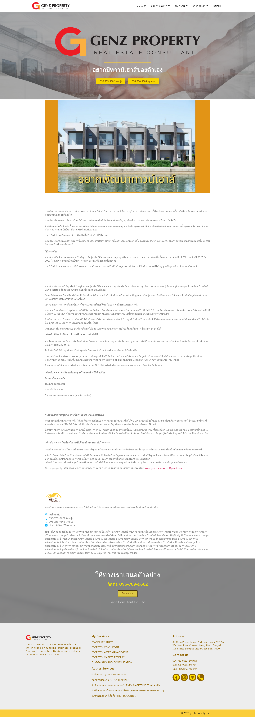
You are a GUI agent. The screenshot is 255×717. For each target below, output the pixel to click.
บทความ (180, 6)
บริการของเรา (159, 6)
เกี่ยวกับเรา (199, 6)
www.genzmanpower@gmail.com (164, 468)
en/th (217, 6)
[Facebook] (176, 677)
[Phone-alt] (200, 677)
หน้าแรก (142, 6)
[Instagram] (184, 677)
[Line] (192, 677)
